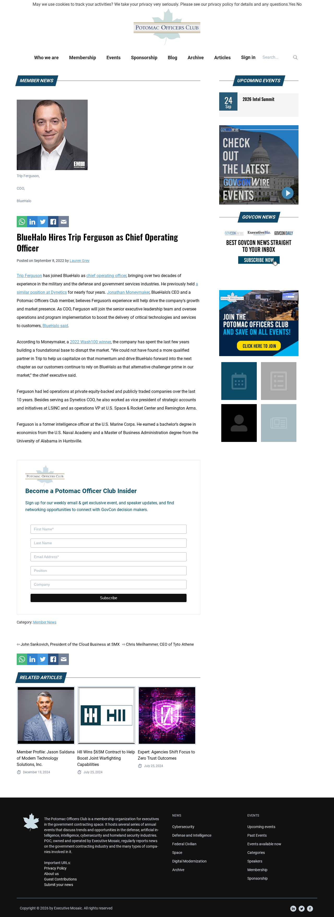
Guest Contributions (60, 879)
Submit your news (58, 885)
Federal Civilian (184, 844)
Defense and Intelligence (191, 835)
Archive (196, 57)
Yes (292, 4)
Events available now (264, 844)
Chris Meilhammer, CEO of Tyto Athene (160, 644)
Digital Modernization (189, 861)
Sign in (248, 57)
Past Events (257, 835)
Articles (222, 57)
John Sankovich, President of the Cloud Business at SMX (70, 644)
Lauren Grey (80, 261)
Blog (172, 57)
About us (51, 874)
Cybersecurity (183, 827)
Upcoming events (261, 827)
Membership (82, 57)
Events (113, 57)
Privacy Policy (55, 868)
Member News (44, 622)
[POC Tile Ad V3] (259, 323)
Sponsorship (144, 57)
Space (177, 852)
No (299, 4)
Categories (256, 852)
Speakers (254, 861)
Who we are (46, 57)
